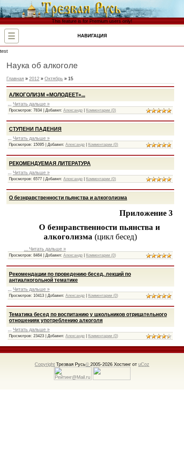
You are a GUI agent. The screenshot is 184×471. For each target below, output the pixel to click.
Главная (15, 78)
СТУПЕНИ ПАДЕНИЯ (35, 129)
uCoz (143, 364)
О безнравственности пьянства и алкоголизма (68, 198)
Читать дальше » (31, 103)
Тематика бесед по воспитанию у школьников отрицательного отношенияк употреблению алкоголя (88, 317)
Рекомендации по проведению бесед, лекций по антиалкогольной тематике (70, 277)
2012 (34, 78)
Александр (73, 110)
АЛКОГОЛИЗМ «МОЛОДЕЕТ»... (47, 95)
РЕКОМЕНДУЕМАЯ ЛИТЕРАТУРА (50, 163)
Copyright (45, 364)
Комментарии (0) (101, 110)
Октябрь (54, 78)
